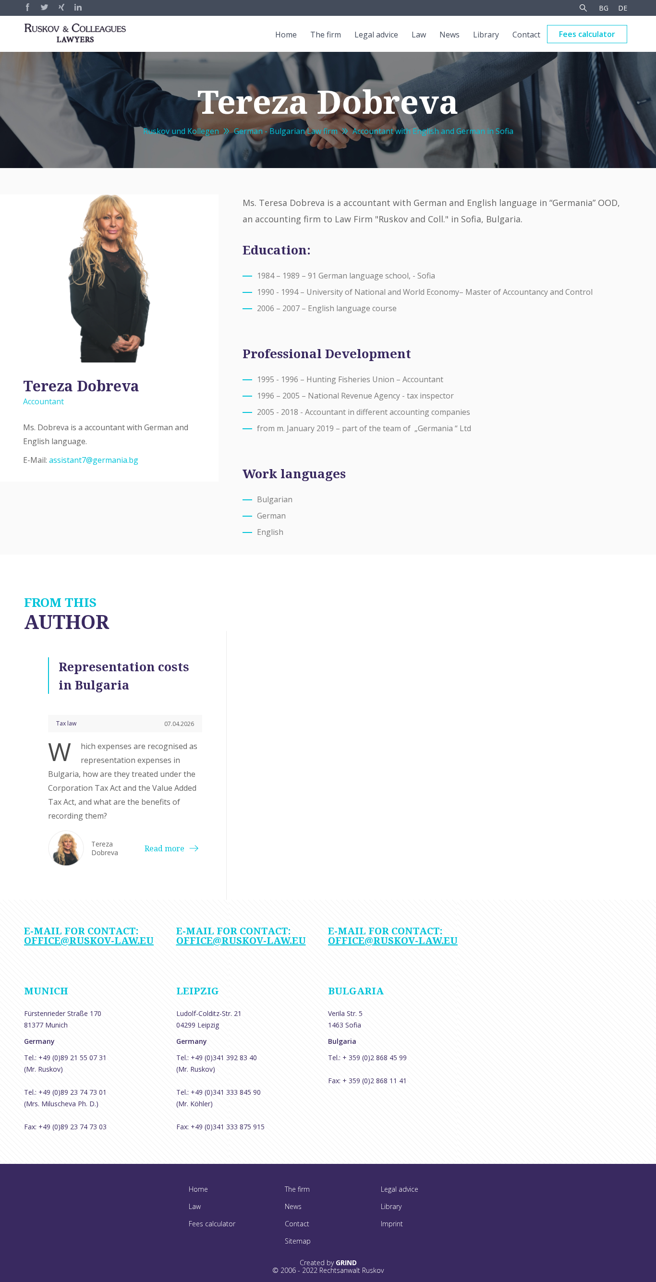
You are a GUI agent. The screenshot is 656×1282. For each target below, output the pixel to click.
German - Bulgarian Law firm (286, 131)
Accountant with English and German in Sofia (432, 131)
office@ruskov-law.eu (89, 940)
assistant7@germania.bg (93, 460)
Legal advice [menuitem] (376, 34)
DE (622, 7)
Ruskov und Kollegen (181, 131)
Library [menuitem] (486, 34)
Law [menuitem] (419, 34)
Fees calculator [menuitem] (587, 34)
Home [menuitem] (286, 34)
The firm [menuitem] (325, 34)
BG (603, 7)
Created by (328, 1262)
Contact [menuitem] (526, 34)
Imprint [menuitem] (392, 1223)
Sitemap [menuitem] (298, 1241)
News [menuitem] (449, 34)
